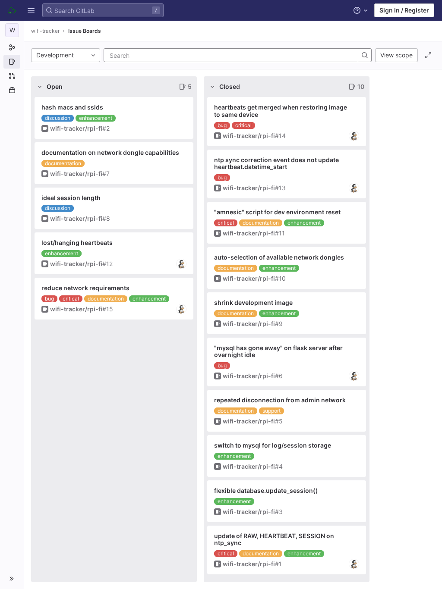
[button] (31, 10)
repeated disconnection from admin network (280, 400)
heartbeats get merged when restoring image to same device (280, 110)
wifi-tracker (45, 31)
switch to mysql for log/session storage (272, 445)
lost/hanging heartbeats (77, 242)
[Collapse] (40, 86)
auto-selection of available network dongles (279, 257)
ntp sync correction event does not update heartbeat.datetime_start (276, 163)
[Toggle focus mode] (428, 55)
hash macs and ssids (72, 107)
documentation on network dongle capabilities (110, 152)
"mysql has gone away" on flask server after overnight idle (278, 351)
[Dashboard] (12, 10)
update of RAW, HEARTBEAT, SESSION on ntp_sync (274, 539)
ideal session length (71, 197)
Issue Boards (84, 31)
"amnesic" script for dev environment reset (277, 212)
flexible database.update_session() (266, 490)
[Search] (365, 55)
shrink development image (253, 302)
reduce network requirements (85, 287)
